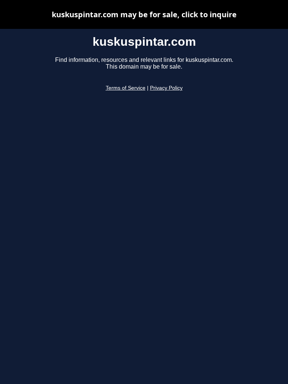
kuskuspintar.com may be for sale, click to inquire (144, 14)
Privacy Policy (166, 88)
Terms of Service (126, 88)
